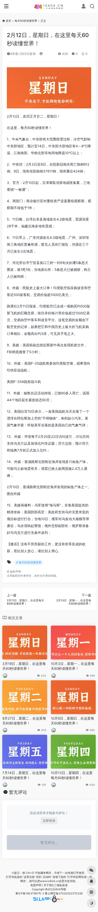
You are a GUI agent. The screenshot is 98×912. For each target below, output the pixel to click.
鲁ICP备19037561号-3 (29, 893)
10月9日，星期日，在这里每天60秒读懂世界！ (72, 720)
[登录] (83, 6)
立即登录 (49, 821)
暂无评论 (18, 792)
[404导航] (49, 6)
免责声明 (35, 885)
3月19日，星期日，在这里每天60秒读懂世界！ (24, 666)
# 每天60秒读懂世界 (28, 562)
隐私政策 (62, 885)
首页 (8, 20)
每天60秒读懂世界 (26, 20)
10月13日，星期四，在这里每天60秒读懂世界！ (72, 775)
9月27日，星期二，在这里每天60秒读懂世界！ (24, 720)
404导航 (60, 889)
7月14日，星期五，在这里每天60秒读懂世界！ (24, 775)
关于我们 (49, 885)
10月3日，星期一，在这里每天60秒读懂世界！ (72, 666)
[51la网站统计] (41, 898)
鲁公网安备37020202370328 (64, 893)
